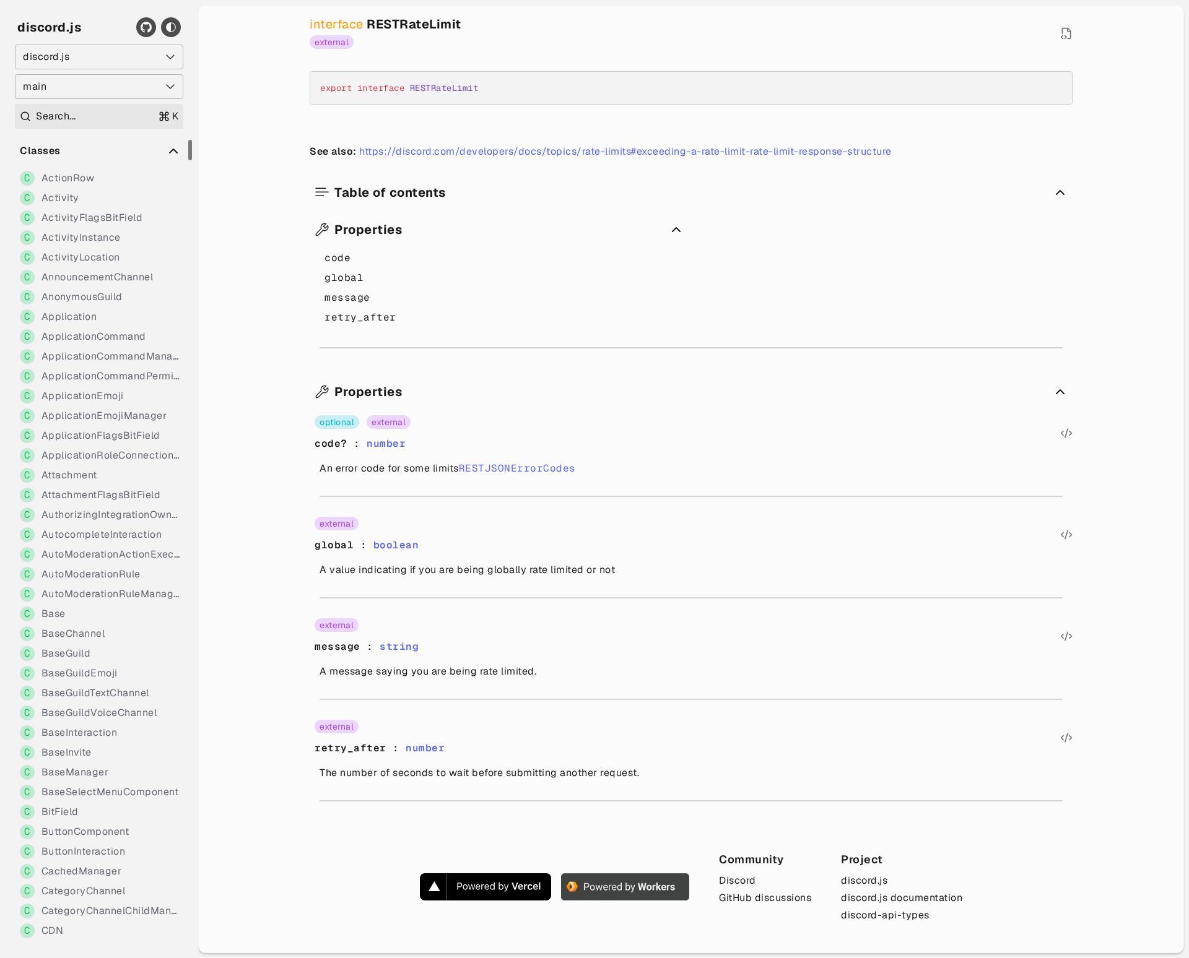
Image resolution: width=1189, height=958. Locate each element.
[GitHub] (146, 27)
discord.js (49, 27)
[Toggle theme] (171, 27)
